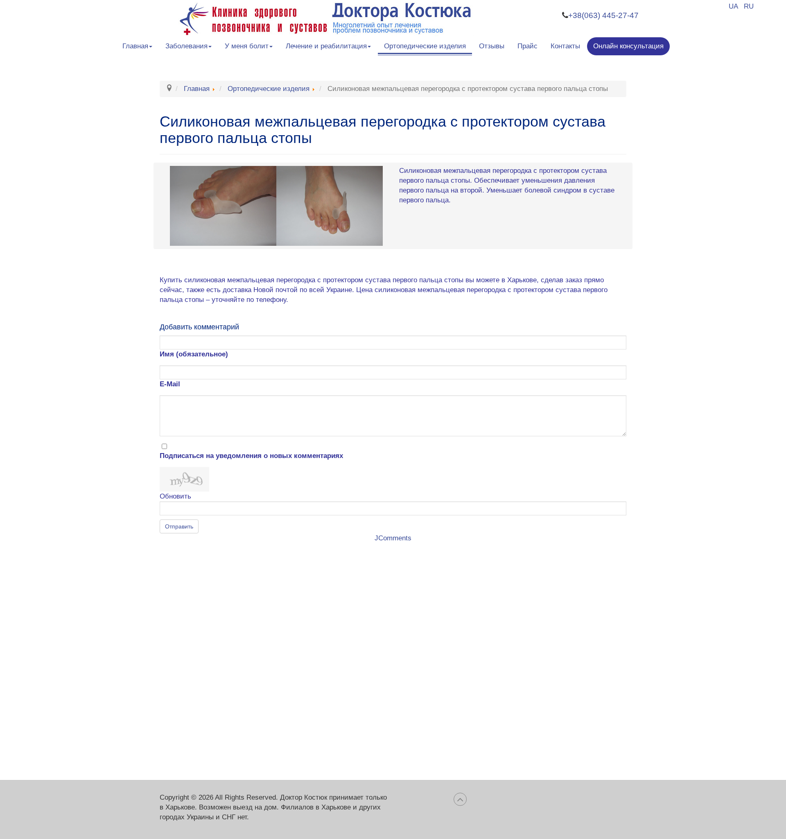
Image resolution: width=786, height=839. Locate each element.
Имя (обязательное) (194, 354)
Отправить (179, 526)
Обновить (175, 496)
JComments (393, 538)
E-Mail (170, 384)
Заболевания (186, 46)
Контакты (565, 46)
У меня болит (247, 46)
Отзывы (491, 46)
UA (734, 6)
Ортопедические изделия (425, 46)
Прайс (527, 46)
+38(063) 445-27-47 (603, 15)
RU (749, 6)
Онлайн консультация (628, 46)
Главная (135, 46)
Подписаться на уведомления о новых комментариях (251, 456)
